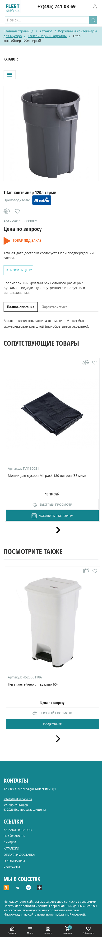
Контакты (12, 867)
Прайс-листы (14, 836)
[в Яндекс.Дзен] (39, 888)
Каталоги (11, 848)
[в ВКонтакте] (17, 888)
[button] (17, 211)
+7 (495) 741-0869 (16, 805)
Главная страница (18, 31)
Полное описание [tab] (20, 307)
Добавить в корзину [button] (56, 516)
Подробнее (52, 724)
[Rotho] (41, 200)
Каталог (45, 31)
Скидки (10, 842)
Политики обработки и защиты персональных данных (44, 906)
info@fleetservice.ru (18, 799)
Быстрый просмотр (55, 504)
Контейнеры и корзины (47, 36)
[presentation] (56, 530)
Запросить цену (18, 270)
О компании (14, 861)
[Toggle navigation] (10, 74)
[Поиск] (93, 20)
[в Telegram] (28, 888)
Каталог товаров (18, 830)
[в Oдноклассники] (6, 888)
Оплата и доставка (19, 854)
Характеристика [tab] (54, 307)
